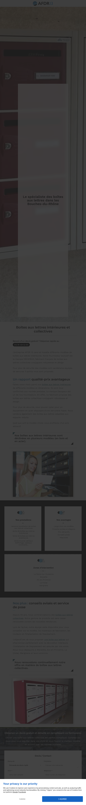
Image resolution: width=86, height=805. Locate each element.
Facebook (22, 792)
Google (15, 792)
